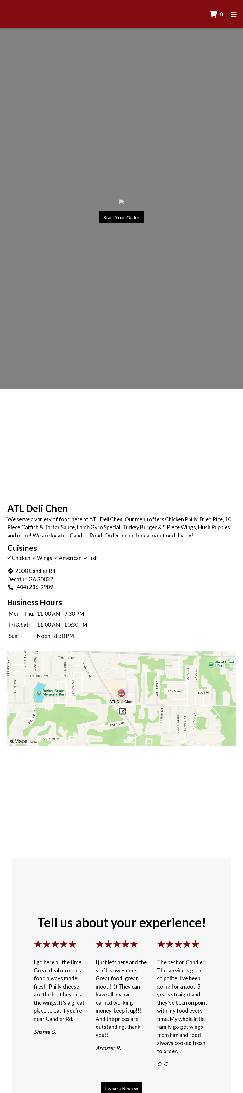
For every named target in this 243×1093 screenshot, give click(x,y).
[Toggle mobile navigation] (233, 14)
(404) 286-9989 (34, 587)
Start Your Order (121, 217)
